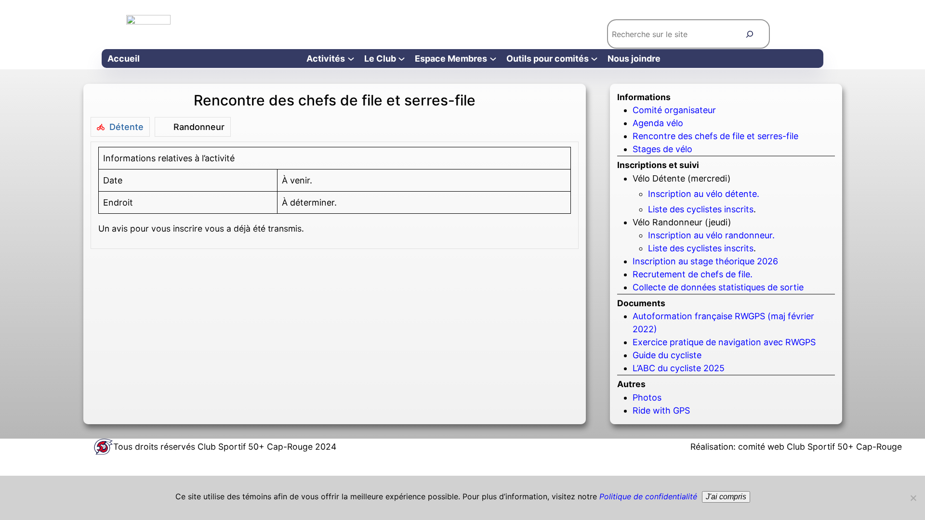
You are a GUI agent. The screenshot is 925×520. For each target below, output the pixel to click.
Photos (647, 397)
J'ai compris (726, 497)
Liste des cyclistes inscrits (700, 209)
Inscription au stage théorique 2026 (705, 261)
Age (640, 123)
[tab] (120, 126)
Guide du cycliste (667, 355)
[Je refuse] (913, 498)
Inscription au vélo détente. (703, 194)
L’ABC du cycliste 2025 (679, 368)
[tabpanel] (335, 195)
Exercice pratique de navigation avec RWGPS (724, 342)
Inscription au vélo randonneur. (711, 235)
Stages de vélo (662, 149)
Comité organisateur (674, 110)
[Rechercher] (750, 34)
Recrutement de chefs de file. (693, 274)
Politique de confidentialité (648, 496)
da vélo (668, 123)
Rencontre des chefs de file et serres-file (715, 136)
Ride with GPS (661, 410)
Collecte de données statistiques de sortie (718, 287)
